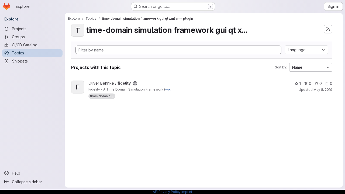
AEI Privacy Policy (167, 192)
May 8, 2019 (322, 90)
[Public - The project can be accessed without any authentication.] (135, 83)
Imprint (186, 192)
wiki (168, 89)
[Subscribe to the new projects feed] (328, 29)
